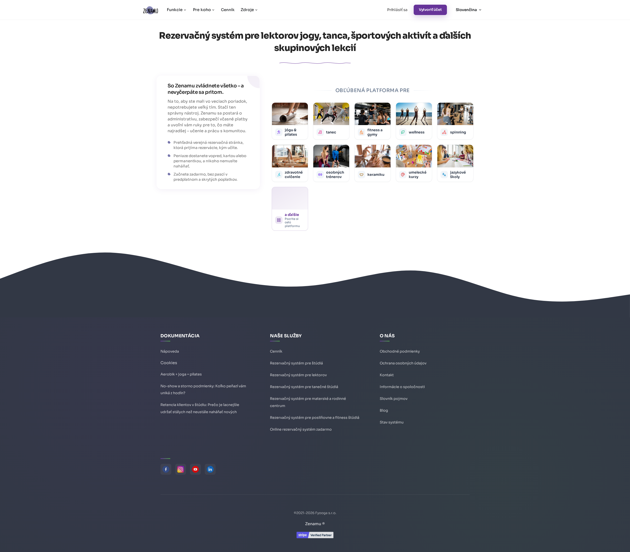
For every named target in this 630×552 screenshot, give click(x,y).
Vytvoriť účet (430, 9)
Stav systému (392, 422)
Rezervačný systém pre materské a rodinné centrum (308, 402)
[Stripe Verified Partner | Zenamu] (315, 536)
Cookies (168, 362)
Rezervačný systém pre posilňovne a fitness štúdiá (314, 417)
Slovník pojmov (394, 398)
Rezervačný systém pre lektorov (298, 375)
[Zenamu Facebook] (165, 469)
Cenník (227, 9)
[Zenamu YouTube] (195, 469)
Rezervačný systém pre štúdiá (296, 363)
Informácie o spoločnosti (402, 387)
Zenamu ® (315, 523)
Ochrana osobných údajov (403, 363)
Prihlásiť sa (397, 9)
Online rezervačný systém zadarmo (301, 429)
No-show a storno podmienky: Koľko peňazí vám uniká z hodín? (203, 389)
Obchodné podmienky (400, 351)
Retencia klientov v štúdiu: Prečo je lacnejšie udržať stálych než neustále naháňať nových (199, 408)
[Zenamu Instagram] (180, 469)
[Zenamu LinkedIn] (210, 469)
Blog (384, 410)
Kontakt (387, 375)
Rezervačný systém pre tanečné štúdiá (304, 387)
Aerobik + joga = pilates (181, 374)
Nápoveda (169, 351)
